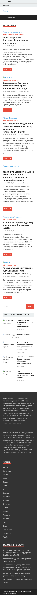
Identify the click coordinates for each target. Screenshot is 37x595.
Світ (4, 522)
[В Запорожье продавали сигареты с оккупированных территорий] (9, 343)
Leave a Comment (23, 46)
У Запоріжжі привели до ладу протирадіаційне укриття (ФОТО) (18, 225)
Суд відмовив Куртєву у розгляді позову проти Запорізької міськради (15, 86)
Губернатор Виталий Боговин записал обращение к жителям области (25, 360)
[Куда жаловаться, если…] (6, 335)
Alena (15, 46)
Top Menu (8, 2)
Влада (5, 482)
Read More (7, 69)
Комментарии (16, 315)
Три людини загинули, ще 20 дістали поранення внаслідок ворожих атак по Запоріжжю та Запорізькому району (17, 567)
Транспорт (7, 533)
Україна (5, 537)
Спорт (5, 526)
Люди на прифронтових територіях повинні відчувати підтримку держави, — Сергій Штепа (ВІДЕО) (18, 552)
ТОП (5, 315)
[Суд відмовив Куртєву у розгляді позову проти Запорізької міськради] (18, 78)
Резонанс (6, 120)
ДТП (4, 489)
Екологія (6, 493)
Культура (6, 508)
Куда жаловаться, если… (21, 335)
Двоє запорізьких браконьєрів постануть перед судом (15, 40)
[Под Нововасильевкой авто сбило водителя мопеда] (9, 371)
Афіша (5, 467)
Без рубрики (7, 471)
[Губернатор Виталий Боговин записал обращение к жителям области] (9, 357)
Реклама (6, 519)
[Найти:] (18, 306)
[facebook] (34, 5)
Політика (6, 511)
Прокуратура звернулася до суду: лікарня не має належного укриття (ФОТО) (18, 271)
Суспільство (19, 34)
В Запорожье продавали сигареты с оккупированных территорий (25, 346)
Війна (4, 219)
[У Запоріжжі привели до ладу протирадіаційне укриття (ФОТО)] (18, 217)
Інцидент (11, 34)
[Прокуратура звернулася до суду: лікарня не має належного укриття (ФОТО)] (18, 263)
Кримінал (6, 504)
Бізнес (5, 475)
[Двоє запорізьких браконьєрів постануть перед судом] (18, 32)
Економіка (6, 497)
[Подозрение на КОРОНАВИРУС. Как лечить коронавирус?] (9, 320)
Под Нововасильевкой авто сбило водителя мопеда (25, 374)
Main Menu (11, 17)
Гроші (5, 34)
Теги (27, 315)
